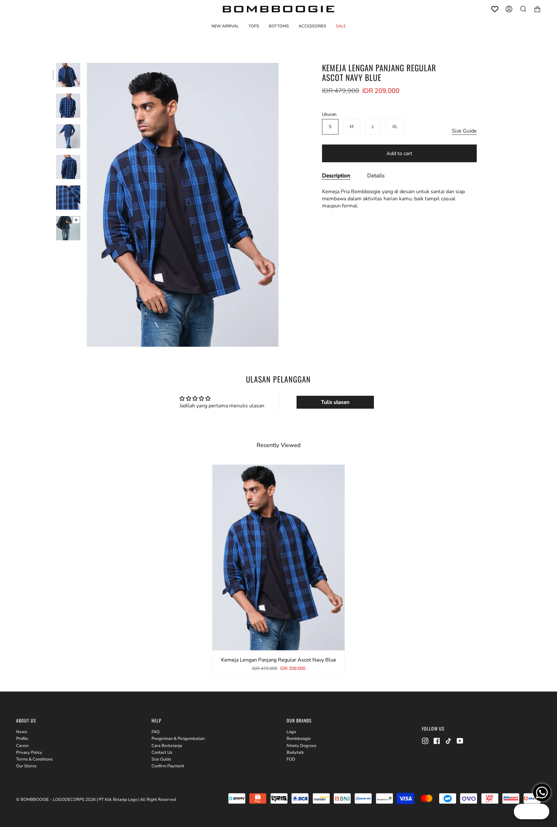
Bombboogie (299, 739)
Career (22, 746)
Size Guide (464, 131)
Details (376, 175)
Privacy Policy (29, 752)
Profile (22, 739)
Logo (291, 732)
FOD (291, 759)
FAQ (155, 732)
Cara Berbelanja (166, 746)
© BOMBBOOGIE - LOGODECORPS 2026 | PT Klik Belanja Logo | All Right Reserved (96, 799)
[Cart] (537, 9)
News (21, 732)
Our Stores (26, 766)
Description (336, 175)
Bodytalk (295, 752)
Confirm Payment (167, 766)
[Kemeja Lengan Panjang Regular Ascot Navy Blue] (68, 75)
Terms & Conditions (34, 759)
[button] (254, 26)
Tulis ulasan (335, 402)
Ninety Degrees (301, 746)
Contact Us (161, 752)
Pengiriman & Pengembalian (178, 739)
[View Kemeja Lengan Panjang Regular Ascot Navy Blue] (68, 228)
